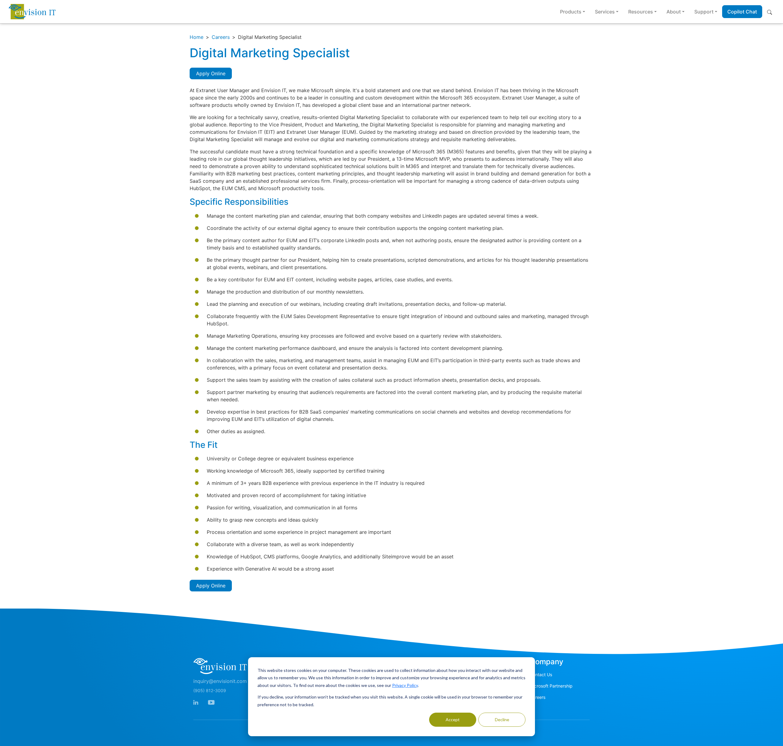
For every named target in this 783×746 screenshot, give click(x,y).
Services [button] (605, 12)
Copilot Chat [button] (742, 12)
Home (196, 37)
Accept (453, 719)
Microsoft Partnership (551, 685)
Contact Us (541, 674)
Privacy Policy (405, 685)
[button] (770, 11)
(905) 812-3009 (209, 690)
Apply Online (210, 73)
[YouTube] (211, 701)
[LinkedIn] (195, 701)
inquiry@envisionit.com (220, 681)
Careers (221, 37)
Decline (502, 719)
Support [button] (704, 12)
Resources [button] (640, 12)
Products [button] (570, 12)
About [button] (673, 12)
